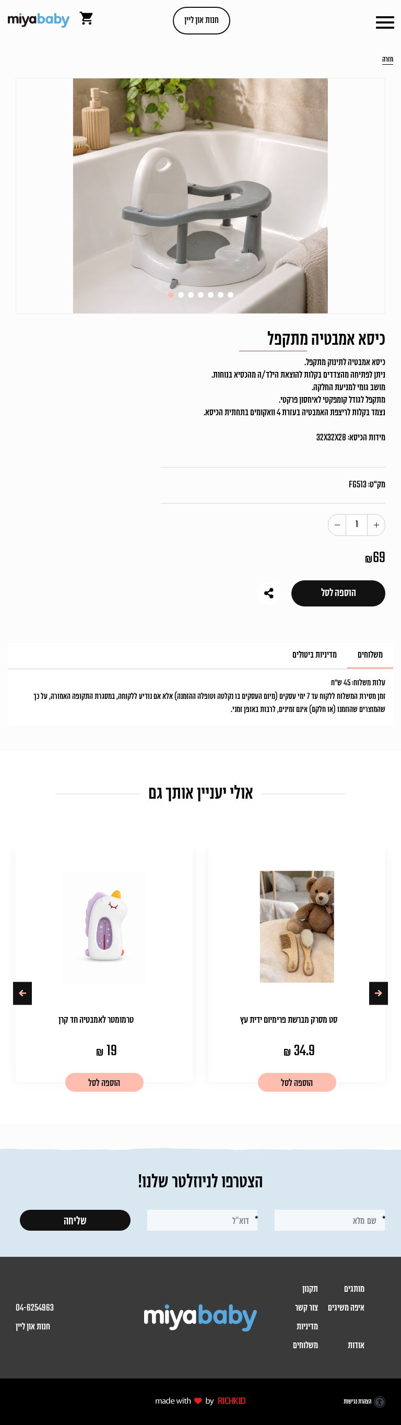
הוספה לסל (338, 593)
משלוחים (370, 655)
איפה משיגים (346, 1308)
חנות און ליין (201, 20)
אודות (356, 1345)
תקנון (310, 1289)
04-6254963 (35, 1308)
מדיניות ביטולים (314, 655)
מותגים (354, 1289)
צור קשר (306, 1308)
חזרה (387, 60)
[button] (385, 21)
